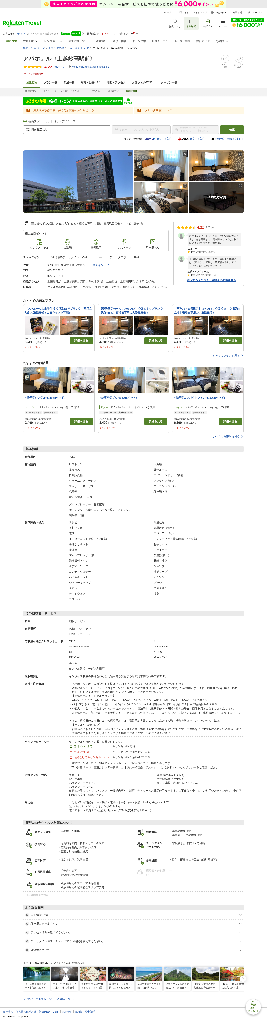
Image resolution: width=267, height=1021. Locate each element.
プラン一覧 (50, 82)
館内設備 (113, 91)
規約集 (78, 1011)
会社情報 (8, 1011)
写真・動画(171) (90, 82)
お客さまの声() (143, 82)
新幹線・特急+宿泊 (228, 138)
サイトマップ (200, 12)
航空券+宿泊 (164, 138)
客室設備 (30, 91)
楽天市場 (237, 12)
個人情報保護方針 (26, 1011)
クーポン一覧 (169, 82)
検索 (232, 129)
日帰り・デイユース (63, 121)
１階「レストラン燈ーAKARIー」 (64, 91)
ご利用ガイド (182, 12)
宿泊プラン (35, 121)
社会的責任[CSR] (49, 1011)
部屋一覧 (69, 82)
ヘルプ (167, 12)
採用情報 (67, 1011)
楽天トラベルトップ (33, 48)
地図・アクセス (116, 82)
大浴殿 (96, 91)
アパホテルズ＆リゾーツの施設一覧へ (50, 999)
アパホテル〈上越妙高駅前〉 (59, 59)
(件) (58, 67)
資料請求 (90, 1011)
